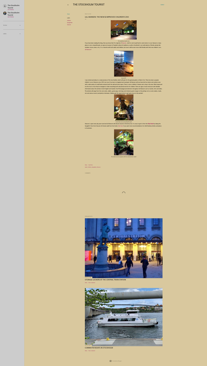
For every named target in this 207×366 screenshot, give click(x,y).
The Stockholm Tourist (89, 4)
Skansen (69, 24)
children (69, 20)
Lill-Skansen (88, 49)
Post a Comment (91, 282)
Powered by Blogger (117, 361)
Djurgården (69, 22)
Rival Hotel (150, 123)
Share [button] (68, 14)
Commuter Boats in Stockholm (99, 348)
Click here (120, 126)
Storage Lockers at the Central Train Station (105, 280)
